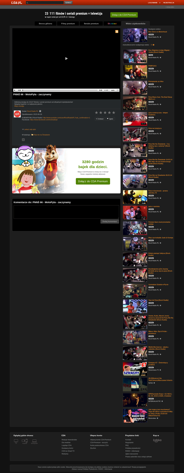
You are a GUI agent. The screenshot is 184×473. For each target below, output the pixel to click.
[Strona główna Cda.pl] (17, 2)
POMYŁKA (152, 66)
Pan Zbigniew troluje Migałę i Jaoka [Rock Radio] (159, 51)
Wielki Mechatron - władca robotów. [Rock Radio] (158, 348)
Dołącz (124, 15)
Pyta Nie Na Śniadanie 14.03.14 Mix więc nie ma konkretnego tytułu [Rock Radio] (160, 162)
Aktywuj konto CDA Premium (100, 440)
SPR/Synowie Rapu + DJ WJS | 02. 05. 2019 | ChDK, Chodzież (160, 395)
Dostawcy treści (67, 448)
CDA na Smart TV (68, 451)
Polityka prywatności (132, 448)
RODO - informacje (132, 451)
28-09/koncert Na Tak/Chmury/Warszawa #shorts (160, 379)
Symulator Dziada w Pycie (158, 285)
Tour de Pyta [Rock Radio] (158, 300)
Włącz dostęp (19, 106)
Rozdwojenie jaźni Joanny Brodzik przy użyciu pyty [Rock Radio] (160, 271)
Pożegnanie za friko (155, 81)
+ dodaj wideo (169, 7)
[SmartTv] (27, 445)
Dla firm (93, 448)
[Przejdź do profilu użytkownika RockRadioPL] (17, 114)
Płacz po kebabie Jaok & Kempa (160, 238)
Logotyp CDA (67, 445)
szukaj (68, 3)
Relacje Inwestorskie (69, 440)
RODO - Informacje (105, 469)
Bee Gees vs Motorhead (157, 32)
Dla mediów (66, 443)
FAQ (127, 445)
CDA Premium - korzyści (99, 443)
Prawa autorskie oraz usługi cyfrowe (138, 457)
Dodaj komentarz (110, 221)
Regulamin (129, 443)
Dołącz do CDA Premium (93, 181)
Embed (100, 119)
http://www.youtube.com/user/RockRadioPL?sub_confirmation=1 (66, 118)
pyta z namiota (154, 206)
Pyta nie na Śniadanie (42, 135)
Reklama (65, 454)
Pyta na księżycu (155, 128)
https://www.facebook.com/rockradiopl (44, 120)
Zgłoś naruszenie (131, 454)
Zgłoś (111, 119)
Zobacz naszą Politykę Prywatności (85, 469)
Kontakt (128, 440)
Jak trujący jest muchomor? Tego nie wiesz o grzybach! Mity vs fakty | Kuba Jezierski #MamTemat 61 (160, 413)
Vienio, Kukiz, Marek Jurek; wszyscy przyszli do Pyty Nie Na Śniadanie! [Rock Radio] (160, 318)
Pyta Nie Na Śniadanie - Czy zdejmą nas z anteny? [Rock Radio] (159, 146)
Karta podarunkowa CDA (99, 445)
